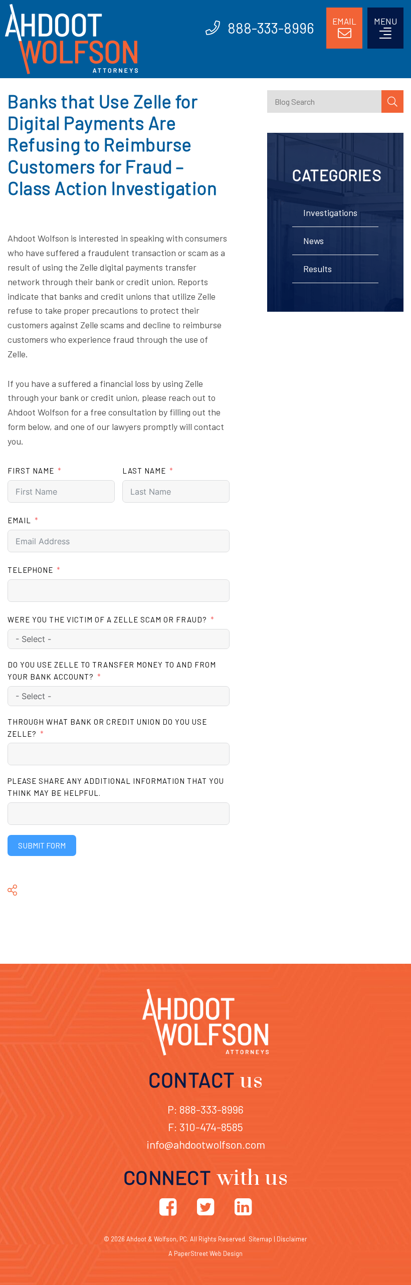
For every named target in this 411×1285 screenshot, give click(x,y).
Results (317, 268)
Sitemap (260, 1239)
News (313, 240)
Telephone (30, 569)
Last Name (144, 470)
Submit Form (42, 845)
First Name (31, 470)
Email (19, 520)
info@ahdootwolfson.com (205, 1144)
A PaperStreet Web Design (205, 1253)
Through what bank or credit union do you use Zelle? (107, 727)
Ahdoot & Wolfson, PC (156, 1239)
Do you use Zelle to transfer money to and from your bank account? (112, 670)
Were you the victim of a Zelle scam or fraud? (107, 619)
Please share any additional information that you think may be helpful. (116, 786)
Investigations (330, 212)
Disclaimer (292, 1239)
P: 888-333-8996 (205, 1109)
